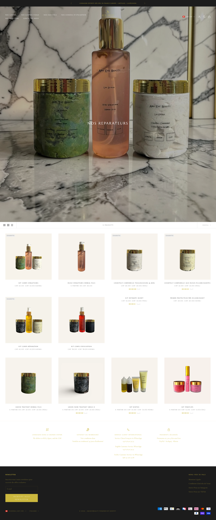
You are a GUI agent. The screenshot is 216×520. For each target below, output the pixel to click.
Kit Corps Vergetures (28, 283)
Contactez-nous (31, 18)
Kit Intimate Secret (134, 298)
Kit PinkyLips (187, 407)
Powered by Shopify (107, 511)
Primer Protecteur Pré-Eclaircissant (187, 298)
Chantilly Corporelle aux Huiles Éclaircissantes (187, 283)
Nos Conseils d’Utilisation (73, 15)
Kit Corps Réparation (28, 346)
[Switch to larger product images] (4, 225)
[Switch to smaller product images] (8, 225)
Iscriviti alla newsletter (21, 498)
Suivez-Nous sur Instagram (198, 488)
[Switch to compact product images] (12, 225)
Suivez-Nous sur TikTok (197, 492)
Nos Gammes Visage (30, 15)
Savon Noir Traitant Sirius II (81, 407)
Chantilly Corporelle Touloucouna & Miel (134, 283)
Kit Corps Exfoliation (81, 346)
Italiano (33, 511)
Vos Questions (12, 18)
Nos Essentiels (50, 15)
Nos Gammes (11, 15)
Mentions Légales (195, 479)
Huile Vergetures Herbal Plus (81, 283)
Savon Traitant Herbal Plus (29, 407)
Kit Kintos (134, 407)
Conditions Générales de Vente (200, 483)
